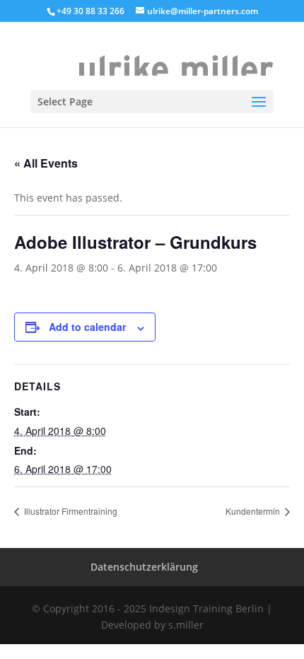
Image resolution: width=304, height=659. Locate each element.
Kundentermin (254, 511)
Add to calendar (87, 327)
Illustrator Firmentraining (69, 511)
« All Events (46, 163)
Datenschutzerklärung (144, 566)
